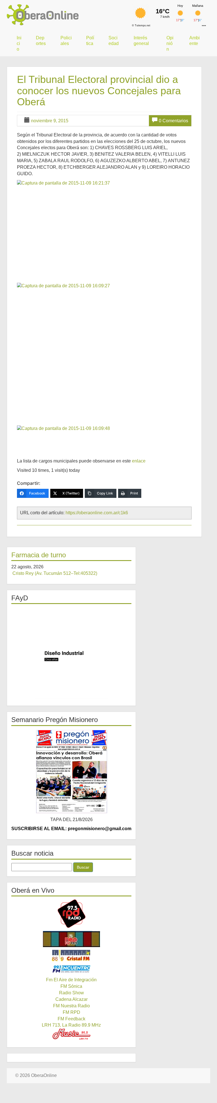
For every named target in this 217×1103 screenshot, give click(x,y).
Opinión (169, 43)
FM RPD (71, 1012)
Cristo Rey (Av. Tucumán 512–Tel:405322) (54, 573)
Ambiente (194, 40)
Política (90, 40)
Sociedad (113, 40)
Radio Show (71, 992)
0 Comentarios (173, 120)
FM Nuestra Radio (71, 1005)
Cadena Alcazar (71, 999)
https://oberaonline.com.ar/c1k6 (97, 512)
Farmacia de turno (38, 555)
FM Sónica (71, 986)
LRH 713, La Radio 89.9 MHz (71, 1025)
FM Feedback (71, 1018)
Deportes (41, 40)
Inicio (19, 43)
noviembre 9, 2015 (49, 120)
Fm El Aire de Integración (71, 979)
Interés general (141, 40)
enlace (139, 461)
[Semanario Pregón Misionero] (71, 771)
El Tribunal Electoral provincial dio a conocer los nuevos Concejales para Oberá (99, 91)
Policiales (66, 40)
